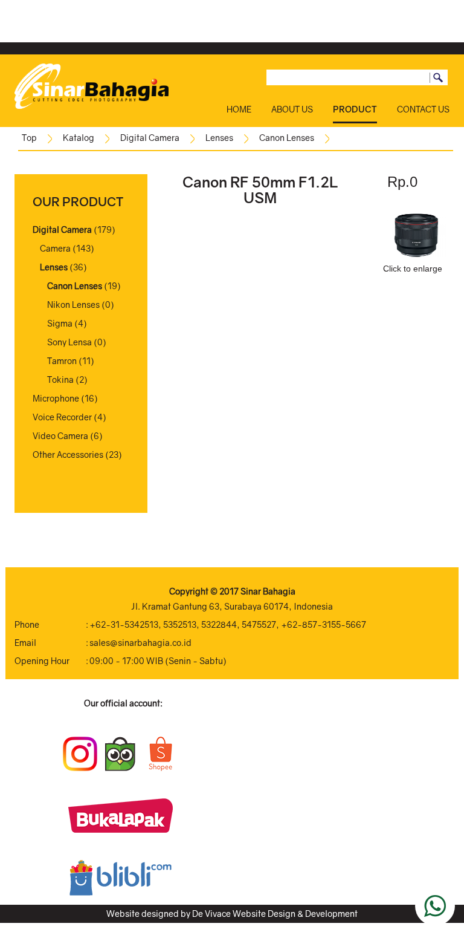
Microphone (56, 398)
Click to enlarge (412, 268)
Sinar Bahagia (267, 591)
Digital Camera (149, 137)
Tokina (60, 379)
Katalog (78, 137)
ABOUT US (292, 109)
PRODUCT (355, 109)
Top (29, 137)
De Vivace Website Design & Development (275, 913)
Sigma (59, 323)
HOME (239, 109)
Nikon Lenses (73, 304)
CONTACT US (423, 109)
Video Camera (60, 436)
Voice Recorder (62, 417)
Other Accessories (68, 454)
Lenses (219, 137)
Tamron (62, 361)
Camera (55, 248)
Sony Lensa (69, 342)
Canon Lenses (286, 137)
